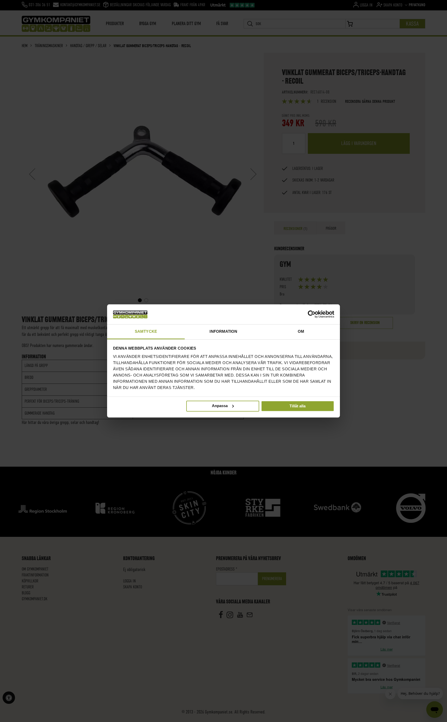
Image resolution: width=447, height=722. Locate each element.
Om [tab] (301, 331)
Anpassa (220, 405)
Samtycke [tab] (146, 331)
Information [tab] (223, 331)
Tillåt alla (297, 406)
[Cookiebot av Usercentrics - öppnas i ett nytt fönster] (311, 314)
